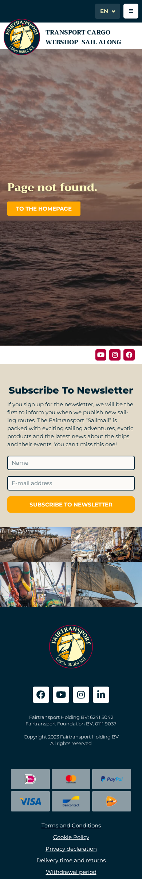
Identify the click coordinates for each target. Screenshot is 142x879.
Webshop (62, 42)
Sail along (101, 42)
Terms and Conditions (71, 825)
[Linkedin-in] (101, 695)
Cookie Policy (71, 837)
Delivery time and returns (71, 860)
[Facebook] (129, 355)
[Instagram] (115, 355)
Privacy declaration (71, 848)
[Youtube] (101, 355)
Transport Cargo (78, 32)
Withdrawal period (71, 871)
